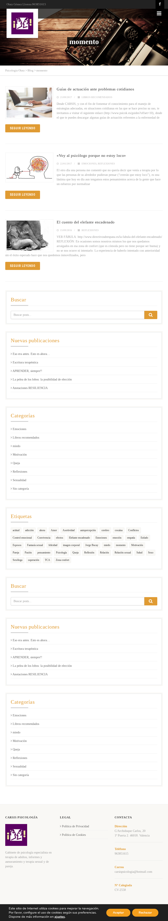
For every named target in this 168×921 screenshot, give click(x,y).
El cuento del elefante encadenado (86, 222)
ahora (42, 530)
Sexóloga (17, 560)
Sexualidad (19, 480)
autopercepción (88, 530)
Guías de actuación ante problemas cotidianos (95, 89)
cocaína (118, 530)
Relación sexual (123, 552)
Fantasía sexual (35, 545)
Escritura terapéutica (25, 362)
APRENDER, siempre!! (27, 371)
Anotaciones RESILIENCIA (30, 388)
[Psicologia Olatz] (22, 23)
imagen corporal (71, 545)
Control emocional (22, 537)
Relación (104, 552)
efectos (59, 537)
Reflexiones (106, 163)
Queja (16, 463)
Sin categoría (21, 488)
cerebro (105, 530)
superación (33, 560)
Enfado (144, 537)
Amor (54, 530)
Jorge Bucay (91, 545)
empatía (131, 537)
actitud (16, 530)
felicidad (53, 545)
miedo (16, 446)
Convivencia (43, 537)
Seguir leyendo (22, 128)
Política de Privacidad (75, 826)
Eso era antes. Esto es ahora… (31, 354)
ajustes (59, 917)
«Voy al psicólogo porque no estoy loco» (91, 155)
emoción (117, 537)
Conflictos (133, 530)
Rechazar (145, 913)
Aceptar (118, 913)
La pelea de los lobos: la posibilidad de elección (42, 379)
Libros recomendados (97, 97)
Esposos (17, 545)
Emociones (89, 163)
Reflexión (89, 552)
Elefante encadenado (79, 537)
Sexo (150, 552)
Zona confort (62, 560)
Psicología (61, 552)
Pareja (16, 552)
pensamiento (43, 552)
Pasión (28, 552)
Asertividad (69, 530)
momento (121, 545)
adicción (29, 530)
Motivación (20, 454)
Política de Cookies (74, 834)
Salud (139, 552)
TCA (47, 560)
